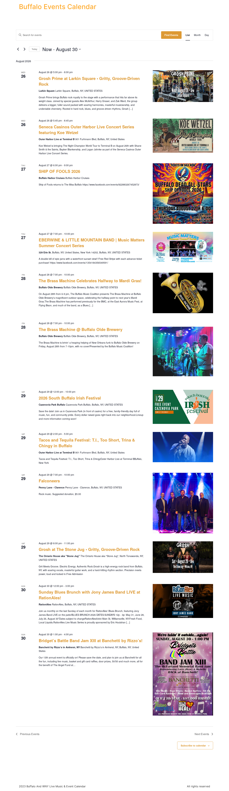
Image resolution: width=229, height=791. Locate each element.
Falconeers (49, 481)
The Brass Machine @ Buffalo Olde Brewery (80, 329)
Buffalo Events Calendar (57, 7)
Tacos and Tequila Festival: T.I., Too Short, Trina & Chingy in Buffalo (87, 442)
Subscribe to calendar (193, 745)
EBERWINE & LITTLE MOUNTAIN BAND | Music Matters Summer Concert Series (92, 242)
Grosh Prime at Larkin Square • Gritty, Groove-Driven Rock (89, 81)
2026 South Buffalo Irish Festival (70, 398)
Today (34, 49)
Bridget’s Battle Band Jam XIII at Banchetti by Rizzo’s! (90, 640)
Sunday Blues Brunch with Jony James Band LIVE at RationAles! (89, 594)
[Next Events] (24, 49)
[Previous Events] (18, 49)
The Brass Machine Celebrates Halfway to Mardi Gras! (90, 280)
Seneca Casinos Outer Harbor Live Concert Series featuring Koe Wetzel (86, 129)
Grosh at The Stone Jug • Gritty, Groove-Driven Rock (89, 549)
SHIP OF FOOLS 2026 (59, 171)
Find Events (171, 35)
